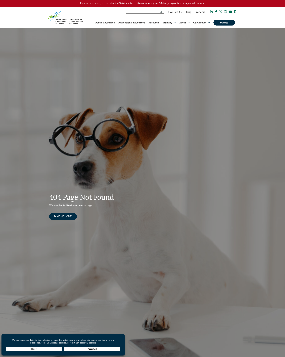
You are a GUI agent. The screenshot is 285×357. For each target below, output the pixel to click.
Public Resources (105, 22)
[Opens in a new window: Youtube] (230, 12)
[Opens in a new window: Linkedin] (211, 12)
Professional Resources (131, 22)
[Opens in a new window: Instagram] (225, 12)
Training (167, 22)
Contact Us (175, 12)
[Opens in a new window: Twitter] (221, 12)
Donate (224, 22)
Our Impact (199, 22)
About (182, 22)
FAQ (188, 12)
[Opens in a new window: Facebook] (216, 12)
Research (153, 22)
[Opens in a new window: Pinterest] (235, 12)
